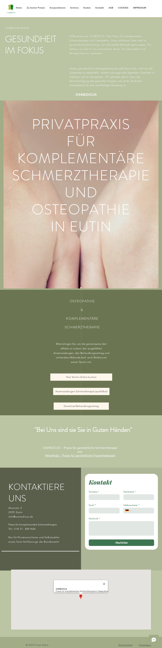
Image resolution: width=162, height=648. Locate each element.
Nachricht (94, 518)
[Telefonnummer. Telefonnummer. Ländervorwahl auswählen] (128, 510)
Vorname (94, 491)
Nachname (129, 491)
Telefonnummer (131, 505)
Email (92, 505)
